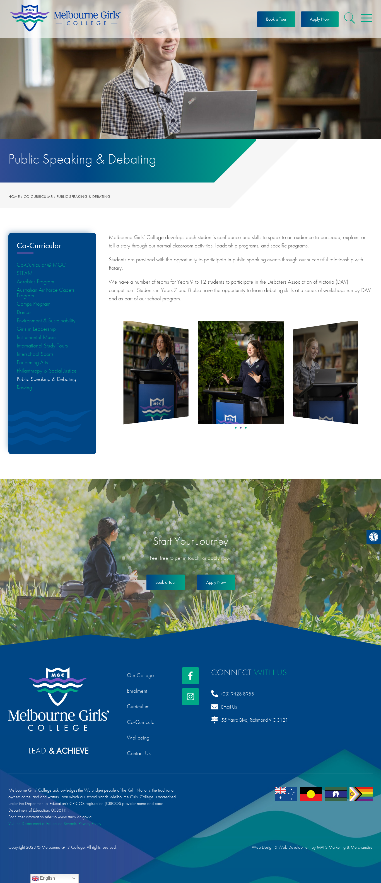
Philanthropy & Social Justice (47, 370)
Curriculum (138, 706)
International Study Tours (42, 345)
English (47, 878)
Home (14, 196)
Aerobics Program (35, 281)
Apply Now (320, 19)
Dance (24, 312)
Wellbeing (138, 737)
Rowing (24, 387)
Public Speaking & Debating (46, 379)
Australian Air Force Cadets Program (45, 292)
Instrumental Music (36, 337)
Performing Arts (32, 362)
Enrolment (137, 690)
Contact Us (139, 753)
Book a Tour (276, 19)
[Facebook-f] (190, 675)
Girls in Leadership (36, 329)
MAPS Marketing (331, 847)
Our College (140, 675)
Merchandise (362, 847)
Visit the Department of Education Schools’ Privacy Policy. (55, 823)
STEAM (25, 273)
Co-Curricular (38, 196)
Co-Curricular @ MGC (41, 264)
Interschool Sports (35, 354)
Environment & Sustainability (46, 320)
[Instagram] (190, 696)
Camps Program (33, 304)
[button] (373, 537)
